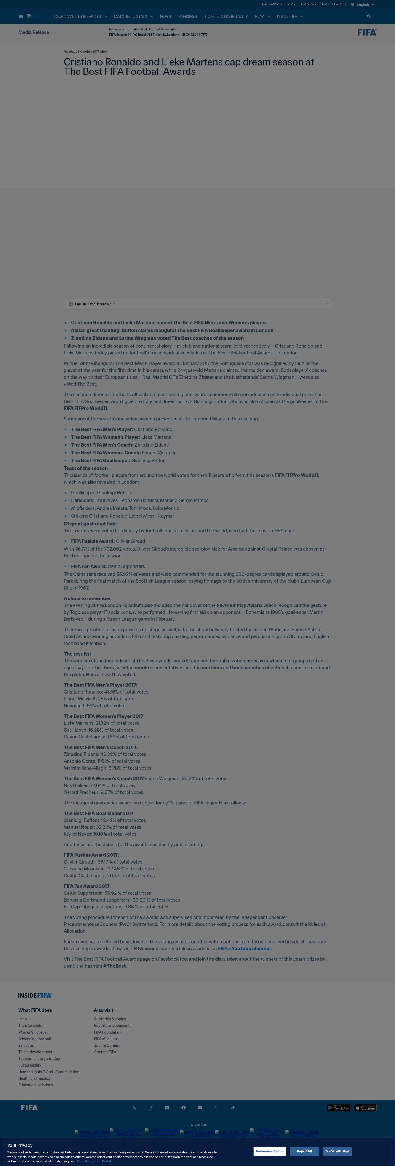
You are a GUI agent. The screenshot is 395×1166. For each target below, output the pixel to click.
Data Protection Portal (94, 1161)
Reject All (304, 1151)
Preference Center (270, 1151)
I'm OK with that (337, 1151)
